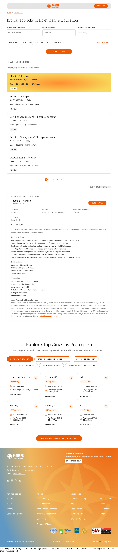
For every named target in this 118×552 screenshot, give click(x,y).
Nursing (10, 509)
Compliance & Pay (78, 498)
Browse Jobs (18, 12)
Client (102, 504)
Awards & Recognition (46, 514)
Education (41, 519)
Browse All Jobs (59, 438)
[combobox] (23, 33)
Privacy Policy (57, 541)
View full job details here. (47, 316)
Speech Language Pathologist (53, 359)
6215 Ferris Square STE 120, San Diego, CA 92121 (33, 466)
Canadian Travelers (15, 514)
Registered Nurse (51, 365)
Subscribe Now (73, 461)
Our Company (43, 498)
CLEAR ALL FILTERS (102, 42)
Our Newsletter (77, 514)
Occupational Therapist (22, 365)
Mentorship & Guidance (47, 509)
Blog (73, 504)
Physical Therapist (20, 359)
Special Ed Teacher (85, 359)
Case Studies (76, 509)
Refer (102, 514)
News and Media (44, 524)
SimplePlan (107, 542)
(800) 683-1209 (19, 474)
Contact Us (105, 509)
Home (9, 12)
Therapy (10, 498)
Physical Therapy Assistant (82, 365)
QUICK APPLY (97, 203)
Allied (9, 504)
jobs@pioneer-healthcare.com (23, 470)
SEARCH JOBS (59, 52)
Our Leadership (43, 504)
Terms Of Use (69, 541)
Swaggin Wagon (78, 519)
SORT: (92, 187)
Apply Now (101, 6)
